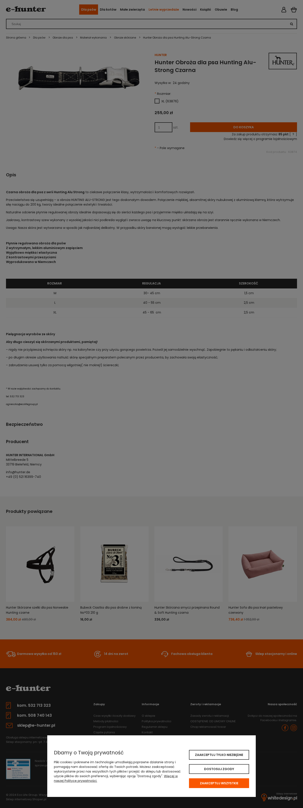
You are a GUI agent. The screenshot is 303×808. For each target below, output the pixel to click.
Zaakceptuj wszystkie (219, 783)
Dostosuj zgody (219, 769)
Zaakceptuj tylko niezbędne (219, 755)
